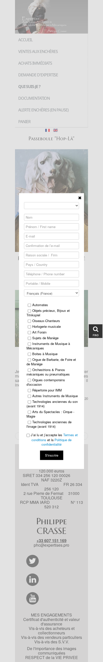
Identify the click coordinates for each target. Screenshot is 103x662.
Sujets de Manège (45, 338)
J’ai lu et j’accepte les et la (54, 440)
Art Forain (39, 332)
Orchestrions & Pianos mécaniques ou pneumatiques (48, 372)
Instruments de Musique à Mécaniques (48, 345)
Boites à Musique (45, 354)
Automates (40, 305)
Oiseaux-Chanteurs (46, 321)
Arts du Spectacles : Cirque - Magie (50, 414)
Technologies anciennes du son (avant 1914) (52, 403)
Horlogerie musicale (46, 326)
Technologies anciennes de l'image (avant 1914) (49, 424)
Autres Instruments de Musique (55, 396)
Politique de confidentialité (57, 441)
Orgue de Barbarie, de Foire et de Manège (51, 361)
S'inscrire (51, 455)
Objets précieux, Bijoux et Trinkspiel (48, 312)
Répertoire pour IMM (47, 390)
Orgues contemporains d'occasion (45, 382)
